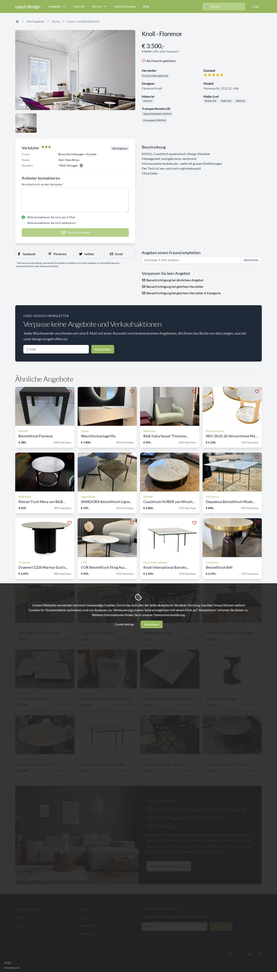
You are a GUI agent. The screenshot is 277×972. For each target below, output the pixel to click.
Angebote (54, 6)
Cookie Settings (124, 624)
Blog (146, 6)
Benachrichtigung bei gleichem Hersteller (174, 286)
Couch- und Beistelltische (83, 21)
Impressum (12, 967)
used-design (27, 6)
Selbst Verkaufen (125, 6)
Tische (56, 21)
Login (255, 6)
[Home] (17, 21)
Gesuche (79, 6)
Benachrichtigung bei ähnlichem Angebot (175, 280)
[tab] (26, 123)
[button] (29, 254)
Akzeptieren (151, 624)
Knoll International (155, 75)
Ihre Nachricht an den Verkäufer (43, 184)
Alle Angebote (35, 21)
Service (97, 6)
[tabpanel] (75, 70)
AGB (7, 963)
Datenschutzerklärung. (169, 615)
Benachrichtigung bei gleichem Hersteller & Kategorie (183, 293)
